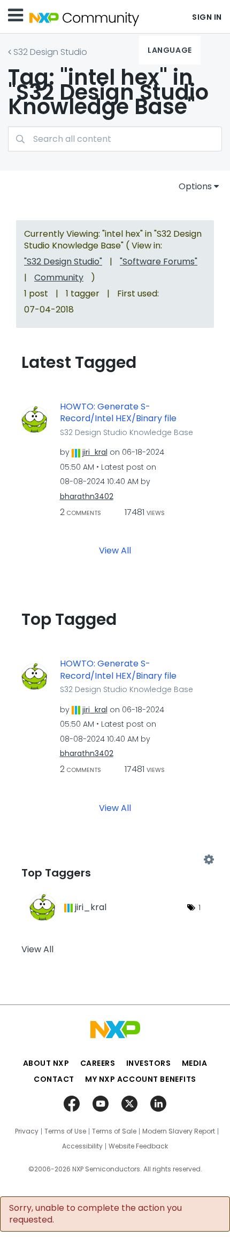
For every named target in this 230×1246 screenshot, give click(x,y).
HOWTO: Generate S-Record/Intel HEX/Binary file (118, 413)
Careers (98, 1063)
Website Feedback (138, 1146)
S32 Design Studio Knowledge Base (126, 432)
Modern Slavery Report (178, 1131)
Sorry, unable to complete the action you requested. (95, 1214)
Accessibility (82, 1146)
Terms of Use (65, 1131)
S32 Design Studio (50, 52)
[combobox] (115, 138)
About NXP (46, 1063)
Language (169, 50)
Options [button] (195, 186)
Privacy (27, 1131)
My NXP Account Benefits (140, 1079)
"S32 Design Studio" (63, 261)
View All (115, 550)
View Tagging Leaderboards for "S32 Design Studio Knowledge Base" (115, 859)
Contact (54, 1079)
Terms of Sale (114, 1131)
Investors (148, 1063)
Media (195, 1063)
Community (58, 277)
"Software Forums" (158, 261)
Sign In (207, 17)
